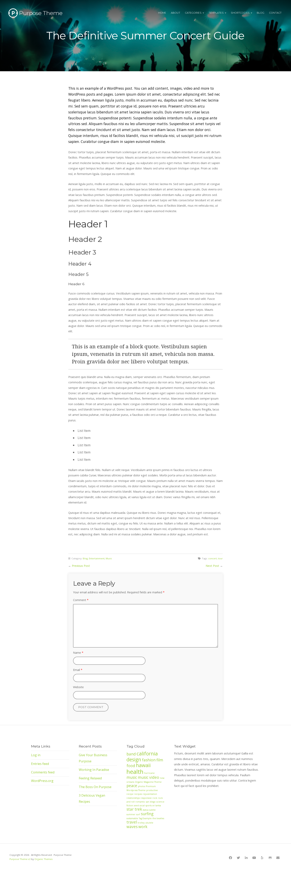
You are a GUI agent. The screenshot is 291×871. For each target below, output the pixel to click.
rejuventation (150, 794)
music (131, 777)
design (133, 759)
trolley (141, 822)
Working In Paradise (94, 769)
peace (131, 785)
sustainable (132, 818)
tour (220, 558)
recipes (138, 794)
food (130, 765)
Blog (85, 558)
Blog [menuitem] (260, 12)
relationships (133, 798)
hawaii (143, 765)
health (134, 772)
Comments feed (42, 772)
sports (149, 805)
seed (136, 805)
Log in (35, 755)
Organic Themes (43, 859)
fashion (149, 760)
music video (148, 777)
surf (138, 814)
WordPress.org (42, 781)
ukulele (149, 822)
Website (78, 687)
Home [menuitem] (162, 12)
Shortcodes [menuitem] (240, 12)
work (142, 826)
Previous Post (81, 566)
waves (132, 826)
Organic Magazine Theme (148, 782)
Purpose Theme (40, 12)
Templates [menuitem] (216, 12)
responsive (146, 798)
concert (212, 558)
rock (154, 798)
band (131, 754)
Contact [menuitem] (275, 12)
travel (131, 822)
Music (109, 558)
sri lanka (156, 805)
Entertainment (97, 558)
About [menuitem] (175, 12)
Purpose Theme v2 (20, 859)
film (159, 760)
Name (78, 652)
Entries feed (40, 764)
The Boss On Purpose (95, 787)
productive (152, 790)
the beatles (158, 818)
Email (77, 670)
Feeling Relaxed (90, 778)
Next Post (212, 566)
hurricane (149, 773)
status (145, 809)
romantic (140, 801)
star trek (134, 809)
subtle (152, 809)
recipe (129, 794)
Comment (80, 600)
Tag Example (145, 818)
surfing (147, 813)
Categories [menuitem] (193, 12)
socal (142, 805)
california (147, 753)
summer (130, 814)
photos (141, 786)
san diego (151, 801)
